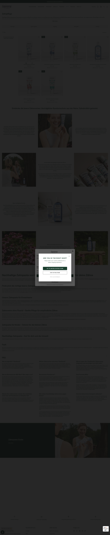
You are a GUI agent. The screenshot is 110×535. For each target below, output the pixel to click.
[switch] (106, 530)
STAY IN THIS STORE (55, 272)
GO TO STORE (55, 268)
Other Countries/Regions (55, 276)
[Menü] (108, 527)
